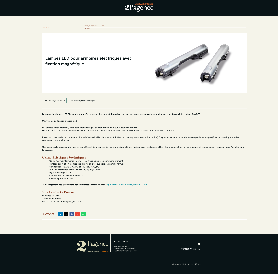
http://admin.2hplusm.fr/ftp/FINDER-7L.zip (126, 184)
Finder (87, 29)
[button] (60, 214)
